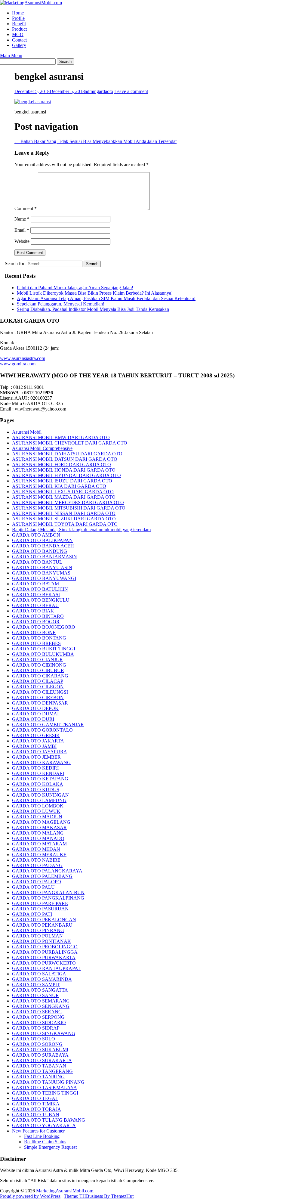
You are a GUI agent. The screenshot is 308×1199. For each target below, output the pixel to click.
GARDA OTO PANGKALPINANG (48, 897)
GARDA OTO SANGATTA (40, 990)
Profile (18, 18)
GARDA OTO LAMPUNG (39, 800)
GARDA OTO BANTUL (37, 562)
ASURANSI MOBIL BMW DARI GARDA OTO (61, 437)
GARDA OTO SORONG (37, 1044)
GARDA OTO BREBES (36, 643)
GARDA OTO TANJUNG (38, 1076)
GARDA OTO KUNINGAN (40, 795)
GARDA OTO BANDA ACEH (43, 545)
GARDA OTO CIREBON (38, 697)
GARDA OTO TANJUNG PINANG (48, 1082)
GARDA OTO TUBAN (35, 1114)
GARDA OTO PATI (32, 914)
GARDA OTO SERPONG (38, 1017)
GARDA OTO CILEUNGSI (40, 692)
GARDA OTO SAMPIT (36, 984)
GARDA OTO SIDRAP (36, 1027)
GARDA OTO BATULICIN (40, 589)
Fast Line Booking (42, 1136)
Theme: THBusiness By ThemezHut (99, 1196)
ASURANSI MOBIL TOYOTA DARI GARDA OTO (65, 524)
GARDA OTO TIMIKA (36, 1103)
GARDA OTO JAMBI (34, 746)
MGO (17, 34)
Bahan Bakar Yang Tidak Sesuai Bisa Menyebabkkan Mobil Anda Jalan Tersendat (95, 141)
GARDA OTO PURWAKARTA (43, 957)
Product (19, 29)
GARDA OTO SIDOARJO (39, 1022)
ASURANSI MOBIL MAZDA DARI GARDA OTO (64, 497)
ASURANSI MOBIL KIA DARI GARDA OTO (59, 486)
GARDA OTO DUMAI (35, 713)
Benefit (19, 23)
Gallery (19, 45)
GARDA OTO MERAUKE (39, 854)
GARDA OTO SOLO (33, 1038)
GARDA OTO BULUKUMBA (43, 654)
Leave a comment (131, 91)
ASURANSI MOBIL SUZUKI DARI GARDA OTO (64, 518)
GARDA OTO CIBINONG (39, 665)
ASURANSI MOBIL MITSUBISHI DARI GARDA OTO (68, 507)
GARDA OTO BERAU (35, 605)
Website (21, 241)
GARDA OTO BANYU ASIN (42, 567)
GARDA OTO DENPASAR (40, 702)
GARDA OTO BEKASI (36, 594)
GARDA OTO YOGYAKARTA (44, 1125)
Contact (19, 39)
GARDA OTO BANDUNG (39, 551)
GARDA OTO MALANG (38, 832)
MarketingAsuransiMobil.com (64, 1190)
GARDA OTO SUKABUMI (40, 1049)
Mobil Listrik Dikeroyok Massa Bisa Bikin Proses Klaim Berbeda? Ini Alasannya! (95, 293)
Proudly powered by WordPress (30, 1196)
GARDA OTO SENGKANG (40, 1006)
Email (21, 230)
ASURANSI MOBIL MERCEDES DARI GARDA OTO (68, 502)
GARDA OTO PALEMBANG (42, 876)
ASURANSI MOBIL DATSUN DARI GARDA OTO (64, 459)
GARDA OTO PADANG (37, 865)
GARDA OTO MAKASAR (39, 827)
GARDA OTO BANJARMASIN (44, 556)
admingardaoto (99, 91)
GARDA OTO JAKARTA (38, 740)
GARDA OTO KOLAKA (37, 784)
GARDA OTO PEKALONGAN (44, 919)
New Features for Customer (38, 1130)
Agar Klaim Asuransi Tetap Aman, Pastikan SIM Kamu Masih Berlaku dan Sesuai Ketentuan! (106, 298)
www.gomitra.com (17, 363)
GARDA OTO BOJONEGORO (43, 627)
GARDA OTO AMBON (36, 535)
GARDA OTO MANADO (38, 838)
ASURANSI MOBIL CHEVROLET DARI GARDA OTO (69, 442)
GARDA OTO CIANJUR (37, 659)
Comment (25, 208)
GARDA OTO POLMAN (37, 935)
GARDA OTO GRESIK (36, 735)
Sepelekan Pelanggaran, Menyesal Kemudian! (60, 303)
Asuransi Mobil (27, 432)
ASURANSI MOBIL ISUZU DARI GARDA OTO (62, 480)
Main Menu (11, 55)
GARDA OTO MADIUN (37, 816)
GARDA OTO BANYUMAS (41, 572)
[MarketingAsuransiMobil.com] (31, 2)
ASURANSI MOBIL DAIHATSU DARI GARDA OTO (67, 453)
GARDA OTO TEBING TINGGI (45, 1092)
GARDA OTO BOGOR (36, 621)
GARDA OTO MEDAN (36, 849)
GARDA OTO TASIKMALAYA (44, 1087)
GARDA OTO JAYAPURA (39, 751)
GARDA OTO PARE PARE (40, 903)
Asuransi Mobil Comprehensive (42, 448)
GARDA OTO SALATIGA (39, 973)
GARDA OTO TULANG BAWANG (48, 1120)
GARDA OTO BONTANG (39, 637)
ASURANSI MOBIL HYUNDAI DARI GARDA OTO (66, 475)
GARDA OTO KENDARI (38, 773)
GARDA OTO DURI (33, 719)
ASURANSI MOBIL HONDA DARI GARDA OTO (64, 469)
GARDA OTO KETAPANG (40, 778)
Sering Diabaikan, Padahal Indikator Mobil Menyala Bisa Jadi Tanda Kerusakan (93, 309)
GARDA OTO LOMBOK (37, 805)
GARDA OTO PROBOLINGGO (45, 946)
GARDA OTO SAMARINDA (42, 979)
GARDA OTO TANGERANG (42, 1071)
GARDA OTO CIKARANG (40, 675)
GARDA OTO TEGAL (35, 1098)
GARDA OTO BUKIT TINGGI (43, 648)
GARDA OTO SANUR (35, 995)
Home (18, 12)
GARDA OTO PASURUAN (40, 908)
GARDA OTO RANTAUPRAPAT (46, 968)
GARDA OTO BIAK (33, 610)
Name (21, 219)
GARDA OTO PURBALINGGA (45, 952)
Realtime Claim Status (45, 1141)
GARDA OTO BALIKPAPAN (42, 540)
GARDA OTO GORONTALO (42, 730)
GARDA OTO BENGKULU (40, 600)
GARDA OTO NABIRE (36, 860)
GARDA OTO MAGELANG (41, 822)
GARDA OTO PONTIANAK (41, 941)
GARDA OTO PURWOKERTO (44, 962)
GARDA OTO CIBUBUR (38, 670)
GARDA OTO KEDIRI (35, 767)
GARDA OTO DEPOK (35, 708)
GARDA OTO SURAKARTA (42, 1060)
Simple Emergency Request (50, 1147)
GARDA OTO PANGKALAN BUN (48, 892)
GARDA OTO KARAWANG (41, 762)
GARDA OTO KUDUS (35, 789)
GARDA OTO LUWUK (36, 811)
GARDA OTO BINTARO (38, 616)
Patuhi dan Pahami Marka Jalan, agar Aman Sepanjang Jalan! (75, 287)
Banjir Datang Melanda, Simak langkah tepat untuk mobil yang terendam (81, 529)
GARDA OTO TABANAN (39, 1065)
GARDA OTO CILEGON (38, 686)
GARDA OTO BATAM (35, 583)
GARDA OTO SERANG (37, 1011)
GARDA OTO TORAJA (36, 1109)
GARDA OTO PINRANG (38, 930)
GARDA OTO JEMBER (36, 757)
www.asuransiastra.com (22, 358)
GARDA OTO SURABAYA (40, 1055)
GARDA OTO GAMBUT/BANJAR (48, 724)
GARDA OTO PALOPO (36, 881)
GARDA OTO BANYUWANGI (44, 578)
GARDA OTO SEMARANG (41, 1000)
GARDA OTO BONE (34, 632)
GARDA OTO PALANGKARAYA (47, 870)
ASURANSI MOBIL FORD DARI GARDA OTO (61, 464)
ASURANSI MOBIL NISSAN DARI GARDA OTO (64, 513)
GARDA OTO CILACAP (37, 681)
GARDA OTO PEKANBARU (42, 925)
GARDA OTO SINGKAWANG (43, 1033)
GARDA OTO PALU (33, 887)
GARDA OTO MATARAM (39, 843)
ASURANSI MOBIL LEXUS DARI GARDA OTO (63, 491)
